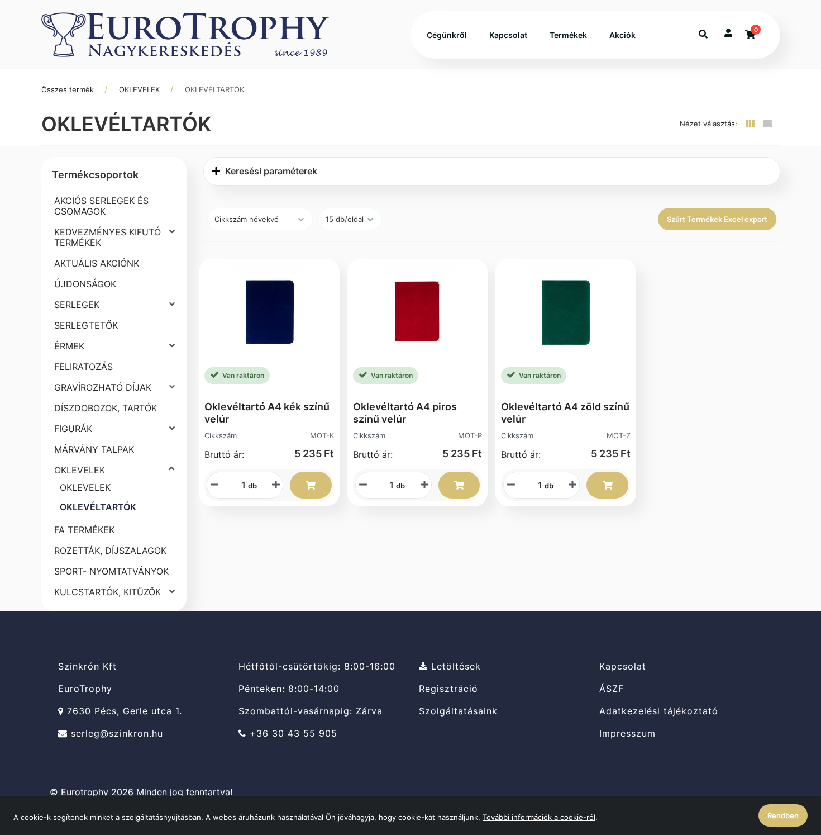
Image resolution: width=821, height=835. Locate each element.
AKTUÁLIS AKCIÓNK (96, 263)
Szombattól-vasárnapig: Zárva (310, 711)
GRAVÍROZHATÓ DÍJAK (102, 387)
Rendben (783, 815)
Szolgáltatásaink (458, 711)
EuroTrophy (85, 689)
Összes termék (67, 89)
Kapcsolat (508, 35)
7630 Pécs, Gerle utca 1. (123, 711)
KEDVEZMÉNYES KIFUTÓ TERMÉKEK (107, 237)
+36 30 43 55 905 (291, 733)
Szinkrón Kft (87, 666)
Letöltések (454, 666)
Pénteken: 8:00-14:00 (289, 689)
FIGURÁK (73, 428)
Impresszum (627, 733)
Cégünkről (447, 35)
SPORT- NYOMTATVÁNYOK (111, 571)
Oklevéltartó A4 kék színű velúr (267, 413)
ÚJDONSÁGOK (85, 284)
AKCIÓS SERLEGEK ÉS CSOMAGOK (101, 206)
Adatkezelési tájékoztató (658, 711)
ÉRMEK (69, 346)
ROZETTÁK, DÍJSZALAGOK (110, 550)
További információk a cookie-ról (539, 817)
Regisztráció (448, 689)
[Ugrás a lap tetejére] (787, 767)
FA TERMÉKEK (84, 529)
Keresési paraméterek (270, 171)
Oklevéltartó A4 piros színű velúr (405, 413)
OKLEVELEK (139, 89)
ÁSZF (611, 689)
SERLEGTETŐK (86, 325)
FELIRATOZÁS (83, 366)
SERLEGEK (76, 304)
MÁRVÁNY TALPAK (94, 449)
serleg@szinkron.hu (115, 733)
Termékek (568, 35)
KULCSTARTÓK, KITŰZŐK (107, 591)
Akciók (622, 35)
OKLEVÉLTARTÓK (214, 89)
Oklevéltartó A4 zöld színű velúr (565, 413)
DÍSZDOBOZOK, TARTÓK (105, 408)
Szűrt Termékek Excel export (717, 219)
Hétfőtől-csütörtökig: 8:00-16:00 (316, 666)
